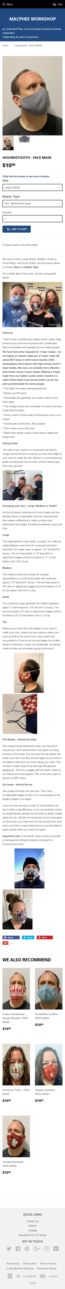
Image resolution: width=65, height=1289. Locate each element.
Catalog (32, 1230)
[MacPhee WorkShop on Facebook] (18, 1249)
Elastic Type (11, 196)
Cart (59, 4)
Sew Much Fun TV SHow (32, 1235)
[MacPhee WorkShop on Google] (37, 1249)
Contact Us (32, 1221)
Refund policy (13, 1263)
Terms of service (48, 1263)
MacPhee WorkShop (32, 19)
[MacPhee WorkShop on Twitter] (9, 1249)
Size (5, 180)
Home (5, 45)
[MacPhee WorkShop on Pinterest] (27, 1249)
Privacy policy (30, 1263)
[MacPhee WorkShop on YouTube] (56, 1249)
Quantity (6, 212)
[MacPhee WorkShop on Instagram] (46, 1249)
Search (32, 1225)
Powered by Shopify (46, 1268)
